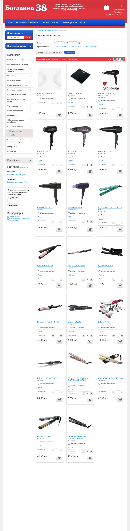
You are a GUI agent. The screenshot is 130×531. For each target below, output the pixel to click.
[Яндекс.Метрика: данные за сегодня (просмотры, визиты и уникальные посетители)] (13, 217)
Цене (63, 59)
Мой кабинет (13, 160)
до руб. (73, 43)
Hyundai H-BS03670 (44, 93)
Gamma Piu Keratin (44, 436)
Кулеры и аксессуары (17, 60)
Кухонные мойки (14, 90)
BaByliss (57, 47)
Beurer (64, 47)
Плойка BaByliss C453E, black (48, 322)
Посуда (10, 76)
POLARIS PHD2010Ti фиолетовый (106, 94)
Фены (13, 135)
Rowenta (93, 47)
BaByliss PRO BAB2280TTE (48, 378)
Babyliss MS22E (104, 322)
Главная (38, 30)
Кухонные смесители (16, 95)
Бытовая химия (14, 80)
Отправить (13, 205)
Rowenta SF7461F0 (105, 266)
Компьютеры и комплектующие (14, 141)
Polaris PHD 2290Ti (75, 151)
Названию (54, 59)
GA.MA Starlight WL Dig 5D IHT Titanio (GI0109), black (79, 437)
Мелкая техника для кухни (16, 100)
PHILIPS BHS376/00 (45, 266)
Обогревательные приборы (15, 121)
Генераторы (12, 146)
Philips (78, 47)
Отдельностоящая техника (15, 70)
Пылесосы (12, 115)
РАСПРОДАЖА (13, 55)
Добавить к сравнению (46, 98)
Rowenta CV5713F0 (44, 208)
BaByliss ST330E (74, 322)
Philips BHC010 (43, 151)
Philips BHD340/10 (75, 208)
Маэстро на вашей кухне (16, 175)
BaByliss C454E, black (76, 266)
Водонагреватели (15, 111)
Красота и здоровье (16, 127)
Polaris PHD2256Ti (105, 151)
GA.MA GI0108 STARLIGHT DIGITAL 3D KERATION (78, 379)
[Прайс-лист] (122, 59)
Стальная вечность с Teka (17, 182)
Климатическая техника (18, 85)
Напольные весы (15, 131)
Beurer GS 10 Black (75, 93)
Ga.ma (71, 47)
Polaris (85, 47)
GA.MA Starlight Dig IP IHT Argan (110, 378)
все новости (24, 167)
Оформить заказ (119, 9)
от (55, 43)
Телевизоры (13, 106)
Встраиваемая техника (17, 64)
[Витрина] (118, 59)
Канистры (11, 151)
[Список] (115, 59)
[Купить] (59, 115)
